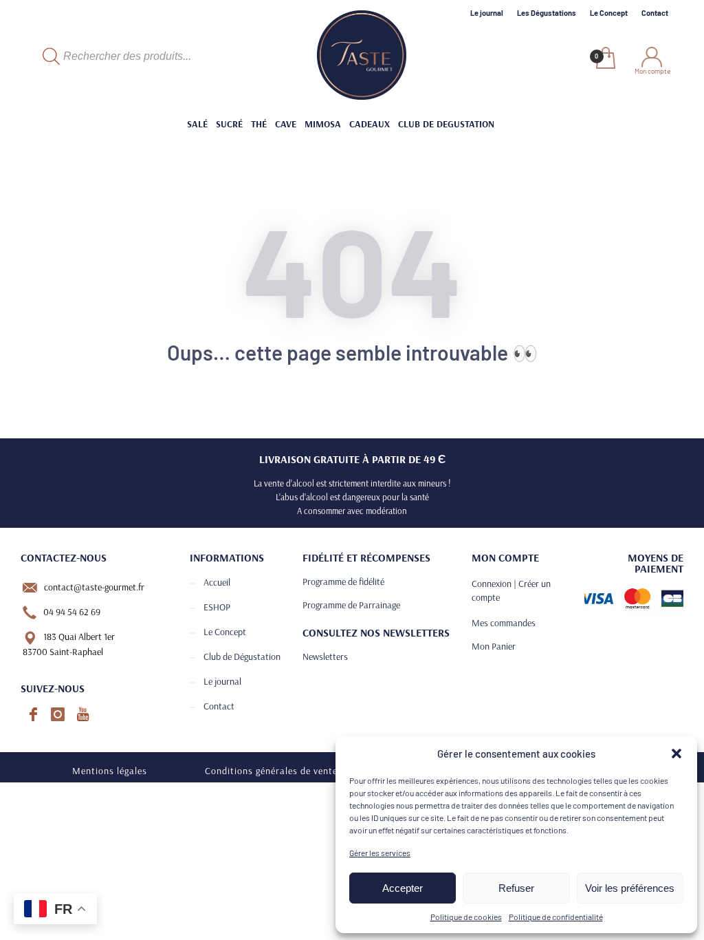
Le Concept (609, 12)
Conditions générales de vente (271, 771)
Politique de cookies (466, 916)
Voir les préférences (629, 888)
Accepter (402, 888)
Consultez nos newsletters (376, 632)
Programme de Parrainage (351, 605)
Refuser (516, 888)
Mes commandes (504, 623)
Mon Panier (494, 646)
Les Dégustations (546, 12)
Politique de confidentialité (556, 916)
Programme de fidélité (343, 581)
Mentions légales (109, 771)
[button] (676, 753)
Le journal (486, 12)
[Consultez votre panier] (604, 59)
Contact (654, 12)
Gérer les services (379, 852)
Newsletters (325, 656)
